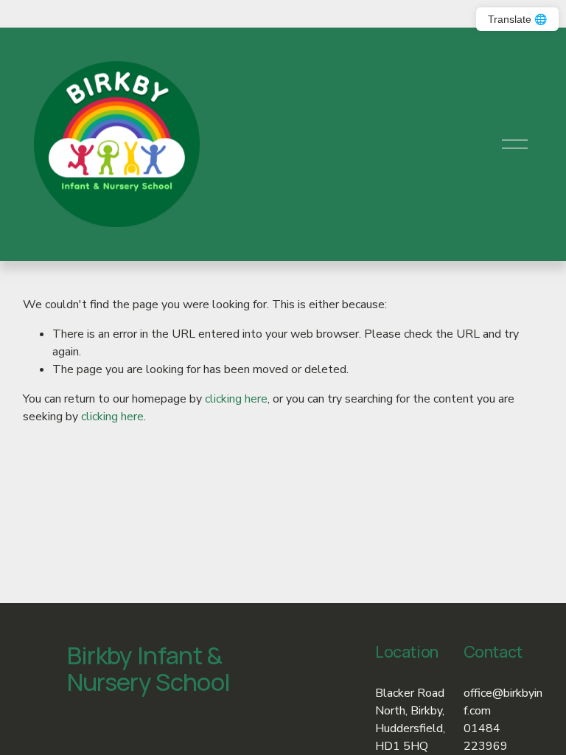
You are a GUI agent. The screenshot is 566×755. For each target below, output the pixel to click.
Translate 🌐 (517, 19)
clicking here (236, 399)
